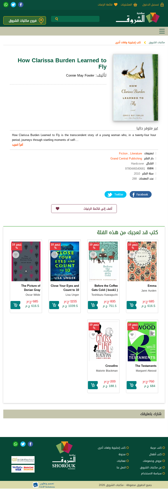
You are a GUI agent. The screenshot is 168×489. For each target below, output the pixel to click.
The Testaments (145, 366)
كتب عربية (156, 447)
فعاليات (121, 461)
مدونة (122, 454)
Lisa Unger (72, 294)
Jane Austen (148, 290)
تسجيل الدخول (150, 4)
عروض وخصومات (152, 461)
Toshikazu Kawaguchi (104, 294)
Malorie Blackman (107, 370)
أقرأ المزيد (17, 144)
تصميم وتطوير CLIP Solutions (47, 485)
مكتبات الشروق (157, 42)
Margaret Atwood (146, 370)
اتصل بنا (121, 467)
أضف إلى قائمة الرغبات (98, 208)
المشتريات (126, 4)
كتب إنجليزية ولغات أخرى (128, 42)
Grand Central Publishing (126, 158)
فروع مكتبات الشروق (23, 21)
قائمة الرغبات (105, 4)
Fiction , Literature (130, 153)
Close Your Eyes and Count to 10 (65, 288)
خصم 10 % (133, 246)
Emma (152, 285)
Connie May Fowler (80, 75)
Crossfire (111, 366)
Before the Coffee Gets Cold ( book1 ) (105, 288)
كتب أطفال (155, 454)
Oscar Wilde (33, 294)
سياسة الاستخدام (151, 473)
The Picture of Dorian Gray (30, 288)
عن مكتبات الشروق (151, 467)
